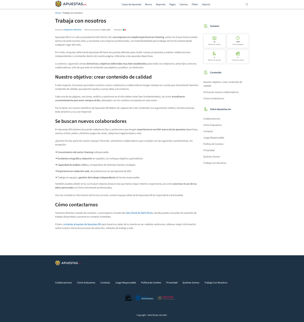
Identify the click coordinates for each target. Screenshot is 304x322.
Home (58, 13)
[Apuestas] (71, 4)
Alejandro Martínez (73, 29)
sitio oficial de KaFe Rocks (139, 213)
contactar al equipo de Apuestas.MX (82, 224)
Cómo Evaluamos (212, 125)
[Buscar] (247, 4)
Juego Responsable (213, 137)
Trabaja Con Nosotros (214, 163)
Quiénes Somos (211, 156)
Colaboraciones (211, 118)
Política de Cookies (213, 144)
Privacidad (209, 150)
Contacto (208, 131)
